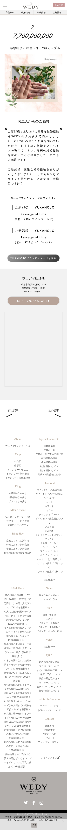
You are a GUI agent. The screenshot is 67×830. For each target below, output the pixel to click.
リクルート (49, 738)
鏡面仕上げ (49, 579)
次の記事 (53, 410)
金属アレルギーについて (49, 686)
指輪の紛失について (49, 690)
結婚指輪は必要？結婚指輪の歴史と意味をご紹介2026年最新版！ (17, 733)
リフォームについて (49, 682)
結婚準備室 (49, 445)
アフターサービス (49, 706)
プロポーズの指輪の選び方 (49, 454)
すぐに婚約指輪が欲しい (49, 670)
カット (49, 502)
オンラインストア (48, 757)
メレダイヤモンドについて (49, 534)
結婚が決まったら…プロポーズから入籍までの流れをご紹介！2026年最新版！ (17, 705)
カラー (49, 510)
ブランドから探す (18, 501)
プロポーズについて (49, 666)
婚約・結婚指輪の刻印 (49, 474)
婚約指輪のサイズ (49, 470)
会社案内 (49, 725)
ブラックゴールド (49, 551)
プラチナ (49, 538)
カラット (49, 506)
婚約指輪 (41, 12)
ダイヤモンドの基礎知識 (49, 490)
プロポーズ (49, 450)
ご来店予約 (49, 729)
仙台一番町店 (49, 614)
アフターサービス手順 (17, 521)
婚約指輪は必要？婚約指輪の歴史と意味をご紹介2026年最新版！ (17, 746)
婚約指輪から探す (18, 497)
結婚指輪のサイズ (49, 466)
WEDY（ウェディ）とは (17, 445)
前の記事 (13, 410)
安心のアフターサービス (17, 516)
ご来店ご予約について (49, 674)
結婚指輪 (25, 12)
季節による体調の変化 (17, 548)
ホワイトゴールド (49, 555)
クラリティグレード (49, 514)
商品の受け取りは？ (49, 678)
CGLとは (49, 526)
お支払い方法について (49, 710)
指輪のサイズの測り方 (17, 540)
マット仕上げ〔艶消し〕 (49, 559)
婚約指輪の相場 (49, 462)
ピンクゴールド (49, 547)
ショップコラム (49, 599)
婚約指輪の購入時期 (49, 662)
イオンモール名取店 (17, 469)
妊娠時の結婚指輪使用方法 (17, 552)
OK (34, 825)
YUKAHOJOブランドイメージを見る (33, 258)
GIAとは (49, 530)
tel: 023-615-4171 (33, 301)
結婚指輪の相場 (49, 458)
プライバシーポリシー (49, 742)
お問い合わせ (49, 733)
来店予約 (59, 5)
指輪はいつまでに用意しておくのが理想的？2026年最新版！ (17, 676)
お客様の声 (49, 646)
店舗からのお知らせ (49, 595)
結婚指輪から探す (18, 493)
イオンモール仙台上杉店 (17, 477)
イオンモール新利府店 (17, 473)
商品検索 (10, 12)
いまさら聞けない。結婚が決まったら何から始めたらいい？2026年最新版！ (17, 664)
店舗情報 (57, 12)
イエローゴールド (49, 543)
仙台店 (17, 461)
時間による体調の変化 (17, 544)
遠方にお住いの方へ (17, 525)
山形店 (17, 465)
